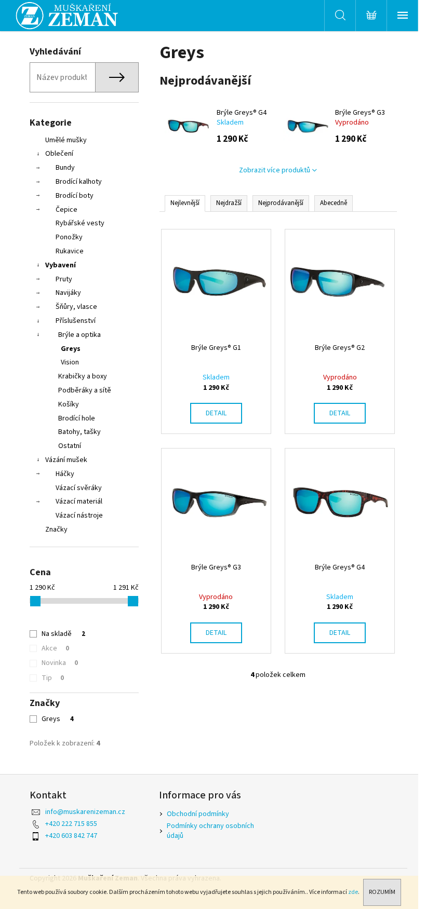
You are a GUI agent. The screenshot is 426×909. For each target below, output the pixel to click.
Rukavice (70, 251)
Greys (71, 349)
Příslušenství (76, 321)
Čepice (66, 210)
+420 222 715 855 (71, 824)
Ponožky (69, 237)
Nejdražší (229, 203)
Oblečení (59, 153)
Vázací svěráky (79, 488)
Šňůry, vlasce (76, 307)
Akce (55, 648)
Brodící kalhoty (79, 182)
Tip (53, 678)
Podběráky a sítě (84, 390)
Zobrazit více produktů (274, 170)
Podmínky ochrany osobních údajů (210, 831)
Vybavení (60, 265)
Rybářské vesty (80, 223)
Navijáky (68, 293)
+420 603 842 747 (71, 836)
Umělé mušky (66, 140)
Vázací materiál (79, 501)
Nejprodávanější (280, 203)
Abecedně (333, 203)
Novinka (60, 663)
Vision (70, 362)
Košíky (68, 404)
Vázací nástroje (79, 515)
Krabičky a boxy (82, 376)
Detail (216, 413)
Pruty (64, 279)
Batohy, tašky (79, 432)
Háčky (65, 474)
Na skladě (63, 634)
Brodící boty (75, 196)
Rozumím (382, 892)
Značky (56, 529)
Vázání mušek (66, 460)
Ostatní (69, 446)
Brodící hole (76, 418)
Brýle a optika (79, 335)
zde (353, 892)
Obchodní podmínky (198, 814)
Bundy (65, 167)
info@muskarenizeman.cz (85, 812)
